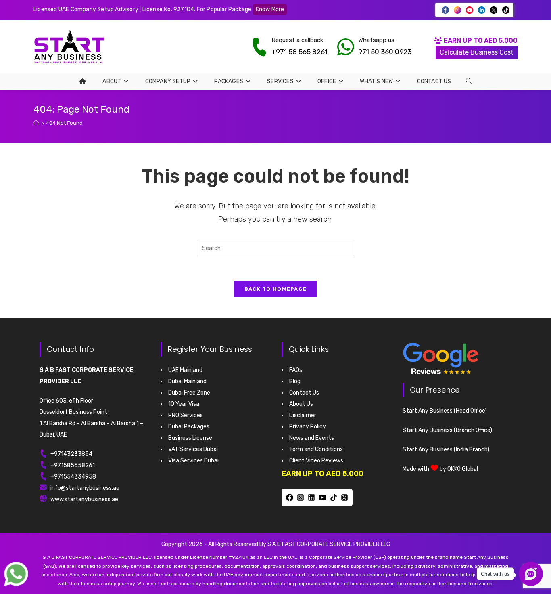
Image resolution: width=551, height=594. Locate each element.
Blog (295, 381)
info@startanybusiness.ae (84, 488)
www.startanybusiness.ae (84, 499)
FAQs (295, 370)
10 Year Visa (183, 404)
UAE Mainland (185, 370)
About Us (301, 404)
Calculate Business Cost (476, 52)
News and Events (311, 437)
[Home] (36, 123)
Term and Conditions (316, 449)
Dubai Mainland (187, 381)
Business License (190, 437)
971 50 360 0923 (384, 52)
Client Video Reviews (316, 460)
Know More (270, 9)
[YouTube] (322, 497)
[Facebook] (289, 497)
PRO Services (185, 415)
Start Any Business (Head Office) (445, 410)
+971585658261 (72, 465)
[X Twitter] (344, 497)
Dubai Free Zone (189, 392)
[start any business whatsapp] (345, 47)
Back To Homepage (275, 289)
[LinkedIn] (311, 497)
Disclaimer (302, 415)
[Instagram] (300, 497)
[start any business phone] (259, 47)
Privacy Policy (307, 426)
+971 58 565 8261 (299, 52)
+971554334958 (73, 476)
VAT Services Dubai (193, 449)
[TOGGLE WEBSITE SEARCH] (469, 81)
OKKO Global (462, 469)
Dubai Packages (188, 426)
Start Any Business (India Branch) (446, 449)
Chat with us (495, 574)
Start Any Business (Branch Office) (447, 430)
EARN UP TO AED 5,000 (480, 40)
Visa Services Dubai (193, 460)
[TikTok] (333, 497)
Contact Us (304, 392)
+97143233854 (71, 454)
